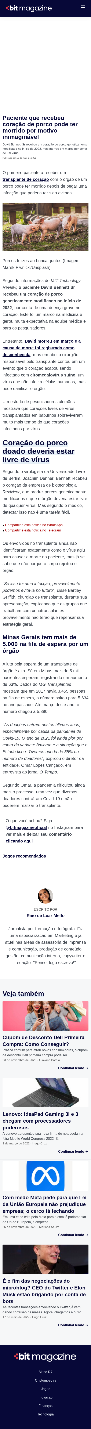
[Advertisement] (45, 65)
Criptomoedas (45, 1380)
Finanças (45, 1406)
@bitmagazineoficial (26, 827)
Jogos (45, 1389)
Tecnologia (45, 1414)
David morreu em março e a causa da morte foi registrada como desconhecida (42, 348)
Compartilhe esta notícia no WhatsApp (33, 525)
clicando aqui (19, 841)
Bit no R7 (45, 1372)
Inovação (45, 1397)
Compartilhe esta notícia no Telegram (32, 530)
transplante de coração (26, 179)
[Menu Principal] (83, 8)
